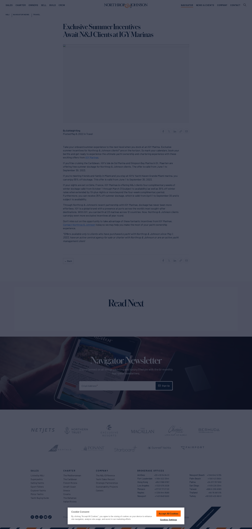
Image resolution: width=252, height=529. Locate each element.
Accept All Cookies (168, 513)
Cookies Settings (168, 520)
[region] (126, 516)
